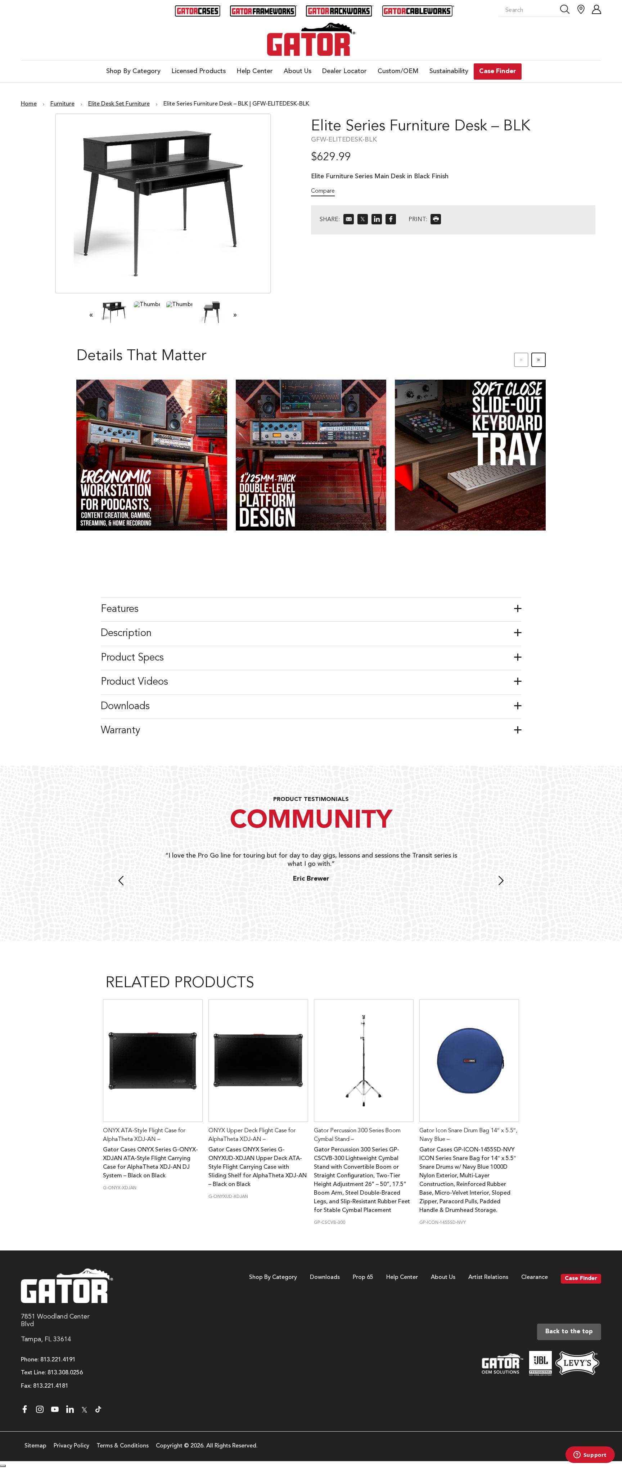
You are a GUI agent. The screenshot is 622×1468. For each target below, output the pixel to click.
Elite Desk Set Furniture (119, 104)
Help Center (402, 1277)
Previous (121, 881)
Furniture (62, 104)
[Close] (3, 1466)
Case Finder (581, 1278)
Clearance (534, 1277)
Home (29, 104)
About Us (443, 1277)
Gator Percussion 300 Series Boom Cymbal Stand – (357, 1135)
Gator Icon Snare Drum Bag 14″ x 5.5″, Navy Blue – (468, 1135)
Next (501, 881)
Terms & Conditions (122, 1446)
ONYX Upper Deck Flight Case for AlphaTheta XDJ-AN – (252, 1135)
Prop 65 (363, 1277)
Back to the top (569, 1332)
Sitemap (35, 1446)
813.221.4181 (50, 1386)
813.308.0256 (65, 1373)
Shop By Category (273, 1277)
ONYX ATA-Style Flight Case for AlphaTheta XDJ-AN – (144, 1135)
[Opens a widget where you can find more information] (590, 1455)
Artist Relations (488, 1277)
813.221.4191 (58, 1360)
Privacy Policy (71, 1446)
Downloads (325, 1277)
